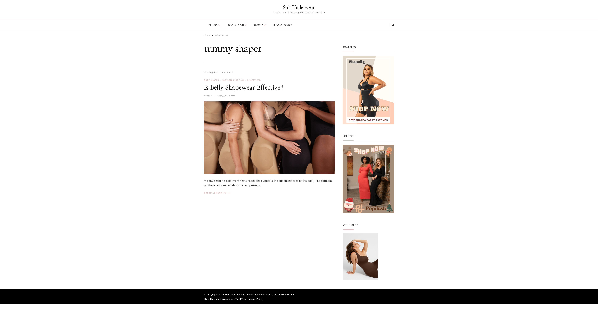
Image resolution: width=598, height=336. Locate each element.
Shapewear (254, 80)
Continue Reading (215, 193)
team (209, 96)
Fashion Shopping (233, 80)
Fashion (212, 25)
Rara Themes (211, 299)
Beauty (258, 25)
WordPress (240, 299)
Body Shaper (235, 25)
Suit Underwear (299, 7)
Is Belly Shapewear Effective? (244, 88)
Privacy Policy (282, 25)
